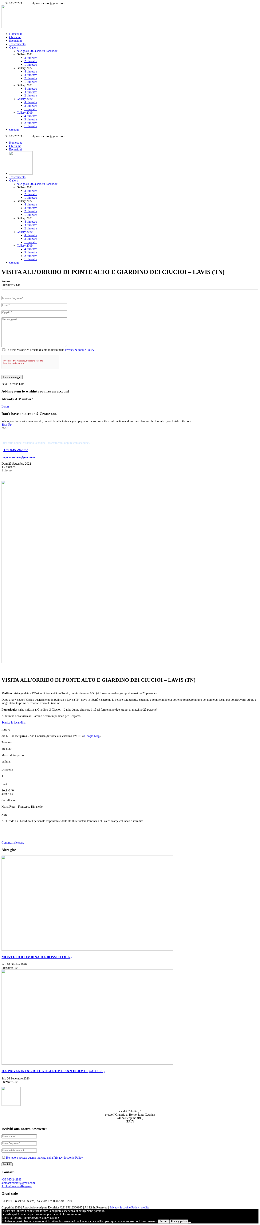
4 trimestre (30, 71)
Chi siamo (15, 37)
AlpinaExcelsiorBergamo (17, 1186)
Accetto (164, 1221)
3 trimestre (30, 57)
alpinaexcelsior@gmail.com (19, 457)
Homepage (15, 33)
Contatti (14, 129)
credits (145, 1207)
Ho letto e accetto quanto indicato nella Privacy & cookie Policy (44, 1157)
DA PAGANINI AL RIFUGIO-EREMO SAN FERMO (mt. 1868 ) (53, 1071)
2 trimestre (30, 61)
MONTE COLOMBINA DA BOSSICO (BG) (37, 957)
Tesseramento (17, 44)
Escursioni (15, 40)
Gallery (13, 47)
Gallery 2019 (25, 112)
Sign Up (7, 424)
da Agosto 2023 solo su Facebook (37, 51)
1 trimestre (30, 64)
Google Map (92, 736)
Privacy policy (179, 1221)
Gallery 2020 (25, 98)
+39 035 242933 (15, 450)
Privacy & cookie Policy (79, 349)
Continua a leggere (13, 842)
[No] (189, 1222)
